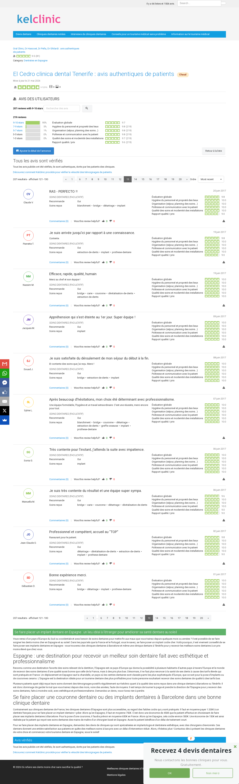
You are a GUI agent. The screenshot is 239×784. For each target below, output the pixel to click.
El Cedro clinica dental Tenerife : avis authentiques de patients (93, 73)
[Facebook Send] (4, 382)
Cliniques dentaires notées (51, 34)
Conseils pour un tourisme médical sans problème (139, 34)
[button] (191, 750)
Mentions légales (116, 775)
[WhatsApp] (4, 373)
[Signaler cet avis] (224, 221)
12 (120, 179)
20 (180, 179)
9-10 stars (18, 122)
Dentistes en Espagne (35, 60)
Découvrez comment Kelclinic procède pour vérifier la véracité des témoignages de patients (62, 172)
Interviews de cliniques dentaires (88, 34)
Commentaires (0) (59, 221)
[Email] (4, 401)
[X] (4, 410)
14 (135, 179)
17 (157, 179)
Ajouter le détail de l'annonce (35, 150)
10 (105, 179)
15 (143, 179)
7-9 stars (17, 126)
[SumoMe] (4, 420)
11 (112, 179)
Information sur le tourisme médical (190, 34)
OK (169, 773)
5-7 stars (17, 130)
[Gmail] (4, 364)
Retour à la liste (213, 150)
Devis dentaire (23, 34)
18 (165, 179)
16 (150, 179)
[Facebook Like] (4, 392)
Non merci (213, 773)
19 (172, 179)
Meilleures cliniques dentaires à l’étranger (129, 768)
